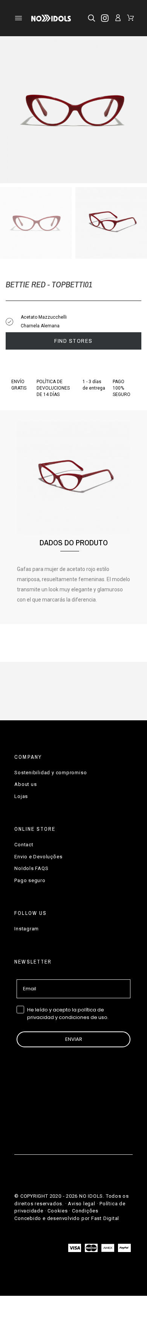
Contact (23, 844)
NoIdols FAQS (31, 868)
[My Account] (118, 17)
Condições (85, 1211)
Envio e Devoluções (38, 856)
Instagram (26, 928)
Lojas (21, 796)
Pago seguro (30, 880)
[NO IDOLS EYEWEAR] (51, 18)
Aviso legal (81, 1203)
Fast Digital (105, 1218)
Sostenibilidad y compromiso (50, 772)
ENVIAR (73, 1039)
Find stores (73, 341)
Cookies (57, 1211)
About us (25, 784)
